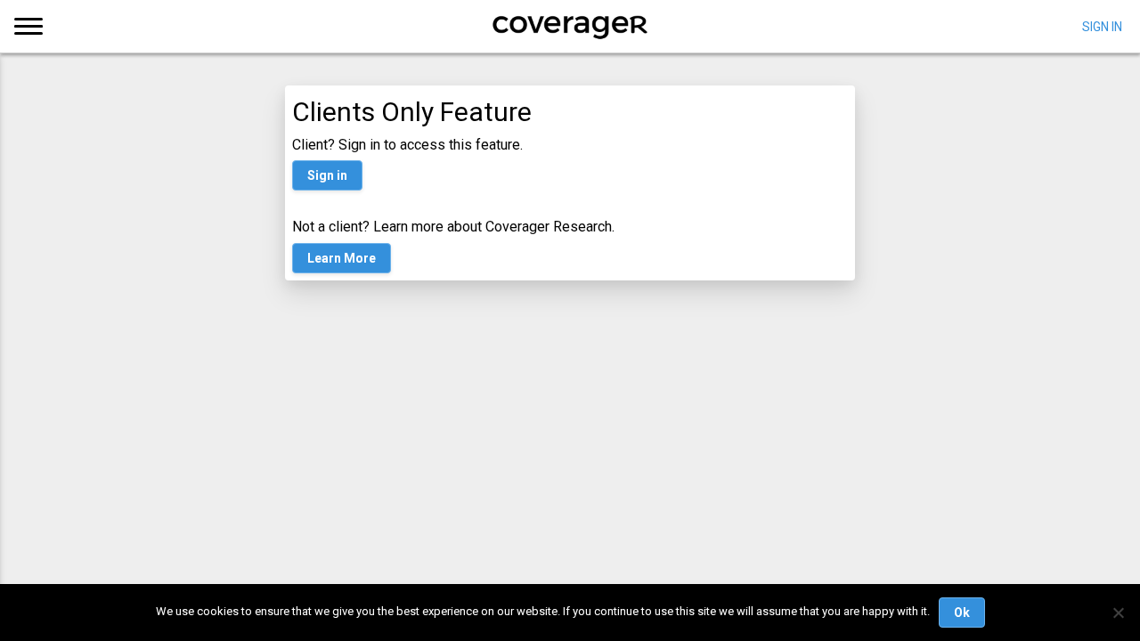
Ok (962, 612)
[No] (1118, 612)
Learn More (341, 258)
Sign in (327, 175)
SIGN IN (1102, 26)
